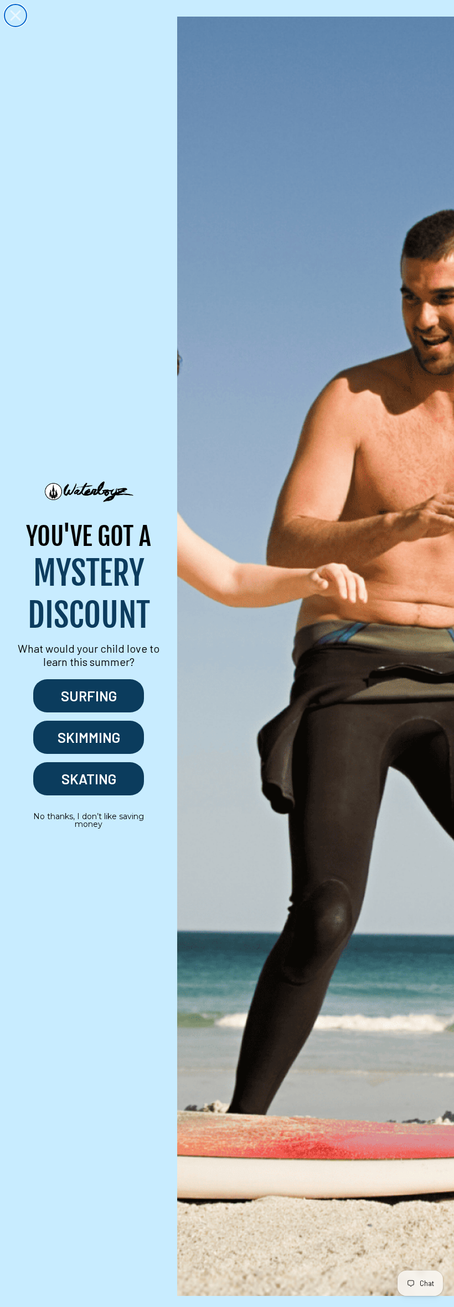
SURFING (89, 696)
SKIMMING (89, 737)
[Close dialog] (15, 15)
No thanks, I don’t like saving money (88, 820)
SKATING (88, 778)
